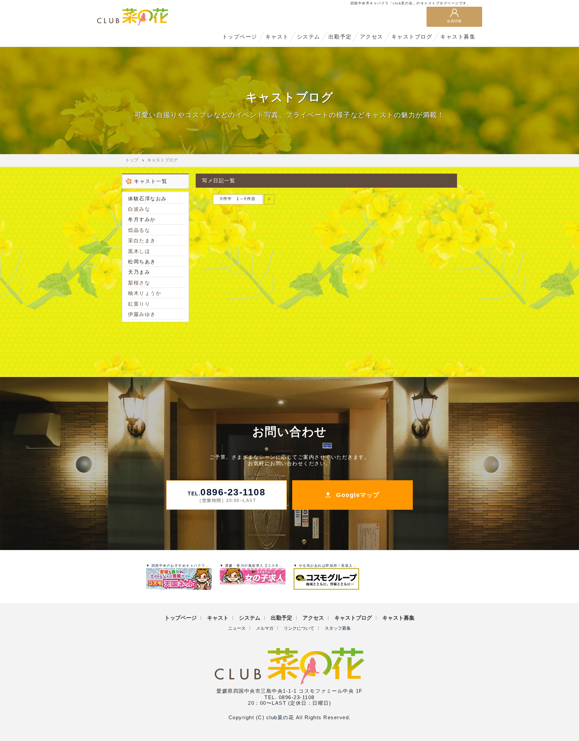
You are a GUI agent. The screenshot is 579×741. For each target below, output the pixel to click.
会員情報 (454, 21)
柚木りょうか (144, 293)
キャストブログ (162, 160)
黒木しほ (139, 251)
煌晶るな (139, 230)
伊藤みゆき (142, 314)
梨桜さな (139, 283)
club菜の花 (280, 717)
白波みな (139, 209)
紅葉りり (139, 304)
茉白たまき (142, 240)
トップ (131, 160)
